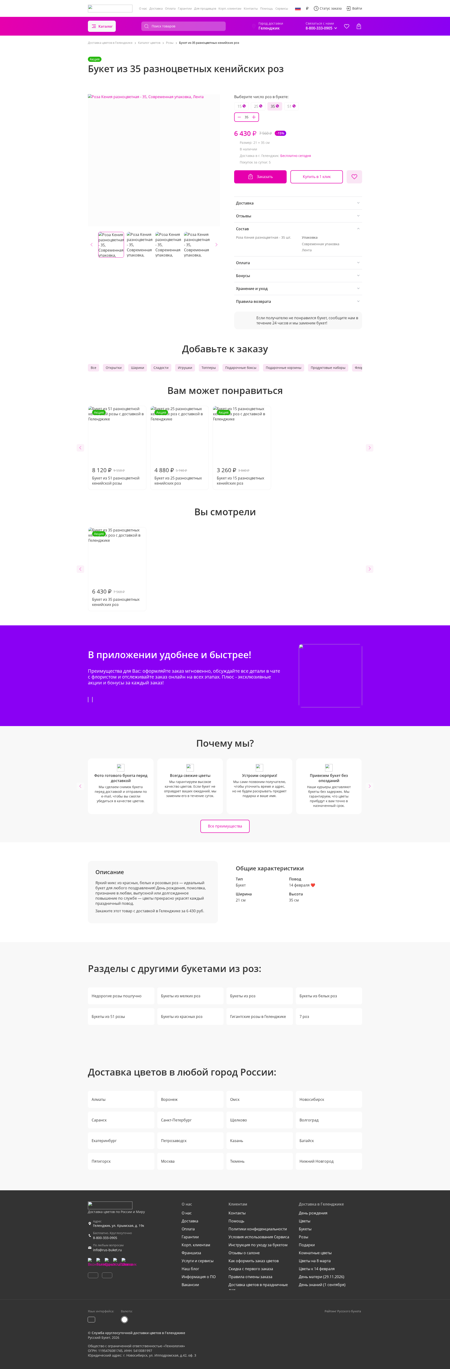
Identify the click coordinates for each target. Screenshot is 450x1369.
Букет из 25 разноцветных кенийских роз (178, 448)
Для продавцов (205, 8)
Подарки (307, 1244)
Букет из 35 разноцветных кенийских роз (115, 569)
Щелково (238, 1120)
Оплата (170, 8)
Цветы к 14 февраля (317, 1268)
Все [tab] (93, 367)
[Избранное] (346, 26)
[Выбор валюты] (307, 8)
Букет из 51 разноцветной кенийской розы (115, 448)
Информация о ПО (199, 1276)
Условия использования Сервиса (259, 1236)
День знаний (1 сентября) (322, 1284)
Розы (303, 1236)
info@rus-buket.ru (107, 1250)
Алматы (98, 1099)
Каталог (105, 26)
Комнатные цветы (315, 1252)
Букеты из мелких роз (180, 995)
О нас (143, 8)
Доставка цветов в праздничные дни (258, 1287)
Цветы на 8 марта (315, 1260)
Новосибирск (312, 1099)
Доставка (156, 8)
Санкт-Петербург (176, 1120)
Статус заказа (331, 8)
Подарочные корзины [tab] (283, 367)
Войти (357, 8)
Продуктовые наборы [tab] (328, 367)
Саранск (99, 1120)
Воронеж (169, 1099)
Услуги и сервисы (198, 1260)
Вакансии (190, 1284)
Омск (235, 1099)
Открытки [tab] (114, 367)
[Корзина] (359, 26)
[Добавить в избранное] (354, 176)
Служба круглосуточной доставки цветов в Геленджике (138, 1333)
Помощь (266, 8)
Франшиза (191, 1252)
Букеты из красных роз (181, 1016)
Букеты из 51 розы (108, 1016)
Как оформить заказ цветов (254, 1260)
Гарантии (185, 8)
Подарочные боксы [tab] (240, 367)
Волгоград (309, 1120)
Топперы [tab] (209, 367)
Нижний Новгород (317, 1161)
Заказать (265, 176)
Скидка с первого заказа (251, 1268)
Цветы (304, 1221)
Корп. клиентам (229, 8)
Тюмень (237, 1161)
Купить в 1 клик (317, 176)
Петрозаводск (174, 1140)
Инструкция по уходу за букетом (258, 1244)
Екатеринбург (104, 1140)
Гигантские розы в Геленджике (258, 1016)
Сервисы (281, 8)
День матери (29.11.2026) (321, 1276)
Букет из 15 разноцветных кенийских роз (240, 448)
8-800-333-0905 (105, 1237)
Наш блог (190, 1268)
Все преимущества (225, 826)
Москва (168, 1161)
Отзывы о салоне (244, 1252)
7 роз (304, 1016)
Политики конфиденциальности (258, 1229)
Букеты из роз (242, 995)
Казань (236, 1140)
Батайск (307, 1140)
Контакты (251, 8)
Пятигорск (101, 1161)
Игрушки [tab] (185, 367)
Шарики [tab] (137, 367)
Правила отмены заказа (250, 1276)
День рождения (313, 1213)
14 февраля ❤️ (302, 885)
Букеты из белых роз (318, 995)
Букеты (305, 1229)
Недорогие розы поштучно (117, 995)
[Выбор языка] (298, 8)
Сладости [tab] (161, 367)
